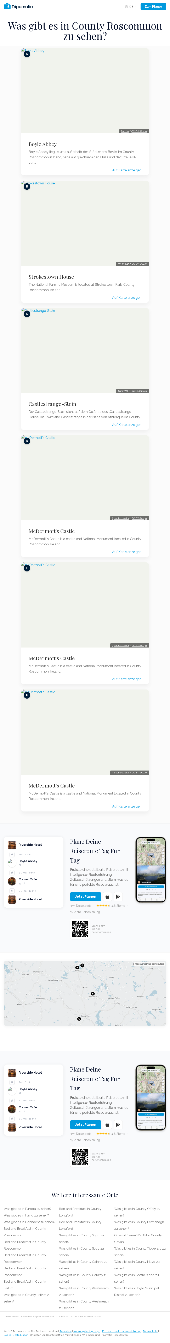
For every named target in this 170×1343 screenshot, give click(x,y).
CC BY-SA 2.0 (139, 131)
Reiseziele (66, 1331)
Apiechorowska (120, 518)
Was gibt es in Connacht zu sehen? (29, 1222)
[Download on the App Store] (107, 896)
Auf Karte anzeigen (126, 170)
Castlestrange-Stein (52, 404)
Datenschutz (150, 1331)
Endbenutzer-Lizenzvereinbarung (121, 1331)
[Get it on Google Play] (118, 896)
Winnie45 (123, 263)
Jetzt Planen (85, 897)
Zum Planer (153, 6)
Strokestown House (51, 277)
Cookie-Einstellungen (16, 1334)
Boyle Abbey (43, 144)
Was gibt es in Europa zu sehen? (27, 1209)
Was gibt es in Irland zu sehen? (26, 1215)
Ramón (125, 131)
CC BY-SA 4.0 (139, 263)
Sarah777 (123, 391)
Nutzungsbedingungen (86, 1331)
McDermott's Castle (52, 531)
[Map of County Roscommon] (85, 993)
